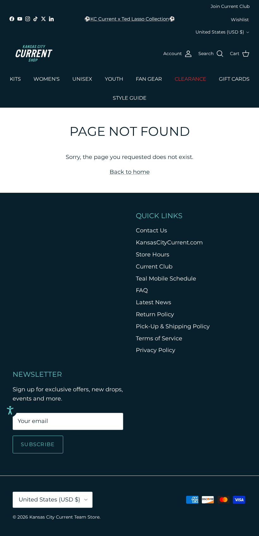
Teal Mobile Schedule (166, 278)
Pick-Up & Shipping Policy (173, 326)
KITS (15, 79)
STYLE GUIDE (130, 98)
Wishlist (240, 19)
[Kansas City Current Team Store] (33, 53)
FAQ (142, 290)
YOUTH (114, 79)
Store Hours (152, 254)
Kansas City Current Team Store (64, 517)
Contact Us (151, 230)
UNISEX (82, 79)
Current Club (154, 266)
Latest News (153, 302)
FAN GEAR (149, 79)
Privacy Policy (155, 350)
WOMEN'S (46, 79)
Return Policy (155, 314)
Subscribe (38, 444)
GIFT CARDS (234, 79)
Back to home (130, 171)
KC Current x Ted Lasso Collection (129, 19)
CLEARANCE (190, 79)
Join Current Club (230, 6)
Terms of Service (159, 338)
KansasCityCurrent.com (169, 242)
